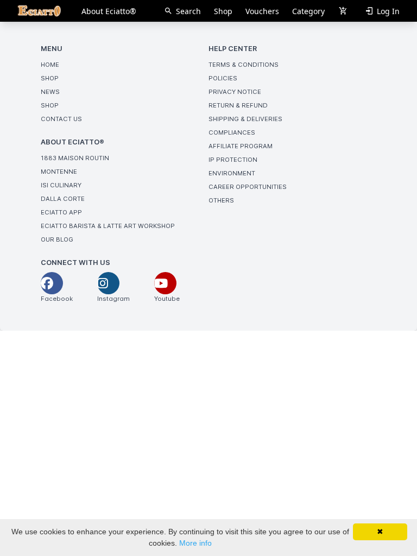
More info (195, 543)
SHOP (50, 78)
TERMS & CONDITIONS (243, 64)
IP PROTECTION (232, 159)
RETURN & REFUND (238, 105)
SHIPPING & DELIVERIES (245, 119)
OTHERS (221, 200)
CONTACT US (61, 119)
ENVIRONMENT (231, 173)
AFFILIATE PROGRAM (240, 146)
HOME (50, 64)
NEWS (50, 92)
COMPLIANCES (231, 132)
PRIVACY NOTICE (234, 92)
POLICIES (222, 78)
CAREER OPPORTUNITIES (247, 187)
